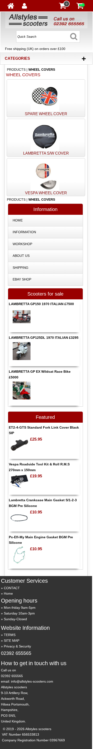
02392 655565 (16, 653)
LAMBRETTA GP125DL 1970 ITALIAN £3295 (43, 337)
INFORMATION (24, 232)
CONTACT (12, 588)
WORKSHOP (22, 244)
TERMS (10, 635)
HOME (18, 220)
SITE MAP (11, 640)
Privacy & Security (17, 646)
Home (8, 593)
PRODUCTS (16, 69)
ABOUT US (21, 256)
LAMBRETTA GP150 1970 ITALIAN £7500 (41, 304)
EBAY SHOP (22, 279)
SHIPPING (20, 267)
